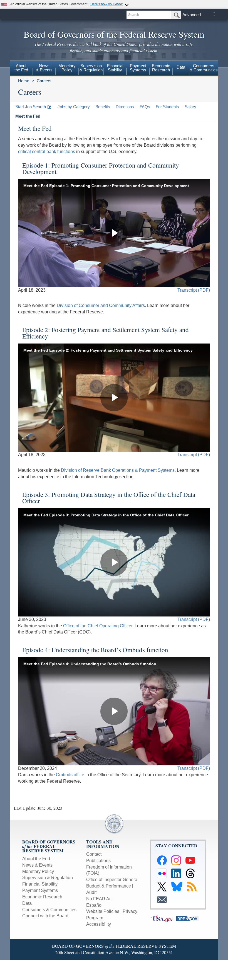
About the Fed (36, 858)
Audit (91, 892)
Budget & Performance (108, 886)
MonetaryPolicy (67, 67)
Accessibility (98, 924)
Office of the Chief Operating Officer (97, 625)
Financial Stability (40, 884)
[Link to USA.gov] (163, 918)
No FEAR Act (99, 898)
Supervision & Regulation (47, 877)
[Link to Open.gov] (188, 918)
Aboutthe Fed (21, 67)
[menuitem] (21, 68)
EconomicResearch (161, 67)
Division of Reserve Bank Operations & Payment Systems (118, 470)
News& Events (44, 67)
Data (181, 67)
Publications (98, 860)
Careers (44, 80)
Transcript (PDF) (193, 290)
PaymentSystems (138, 67)
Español (94, 905)
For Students (167, 106)
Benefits (102, 106)
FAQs (145, 106)
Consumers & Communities (204, 67)
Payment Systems (40, 890)
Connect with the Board (45, 915)
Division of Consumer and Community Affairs (101, 305)
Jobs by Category (74, 106)
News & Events (37, 865)
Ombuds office (70, 774)
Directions (125, 106)
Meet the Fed (27, 116)
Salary (190, 106)
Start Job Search (30, 106)
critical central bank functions (46, 151)
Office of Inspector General (112, 879)
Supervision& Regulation (91, 67)
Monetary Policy (38, 871)
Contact (93, 854)
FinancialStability (115, 67)
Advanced (191, 14)
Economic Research (42, 896)
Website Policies (102, 911)
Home (23, 80)
